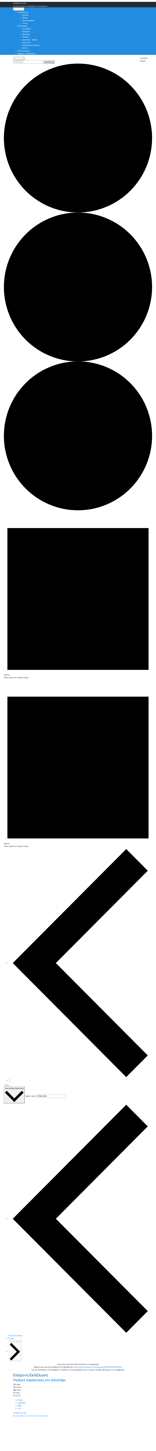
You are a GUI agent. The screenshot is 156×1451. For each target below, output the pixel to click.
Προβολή (26, 31)
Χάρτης (25, 15)
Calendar (21, 1403)
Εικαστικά (26, 42)
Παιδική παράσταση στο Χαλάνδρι (39, 1380)
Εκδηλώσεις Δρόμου (31, 45)
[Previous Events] (80, 963)
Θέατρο (25, 37)
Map (19, 1405)
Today (6, 1085)
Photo (20, 1400)
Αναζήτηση (18, 58)
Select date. (30, 1096)
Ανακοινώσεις (24, 51)
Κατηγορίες (23, 26)
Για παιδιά (26, 29)
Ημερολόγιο (23, 12)
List (19, 1408)
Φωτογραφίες (28, 20)
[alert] (78, 594)
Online (25, 48)
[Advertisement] (78, 1434)
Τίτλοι (24, 23)
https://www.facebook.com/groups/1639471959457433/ (97, 1367)
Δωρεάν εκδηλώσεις (26, 53)
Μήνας (25, 18)
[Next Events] (9, 1080)
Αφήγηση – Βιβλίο (29, 40)
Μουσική (26, 34)
